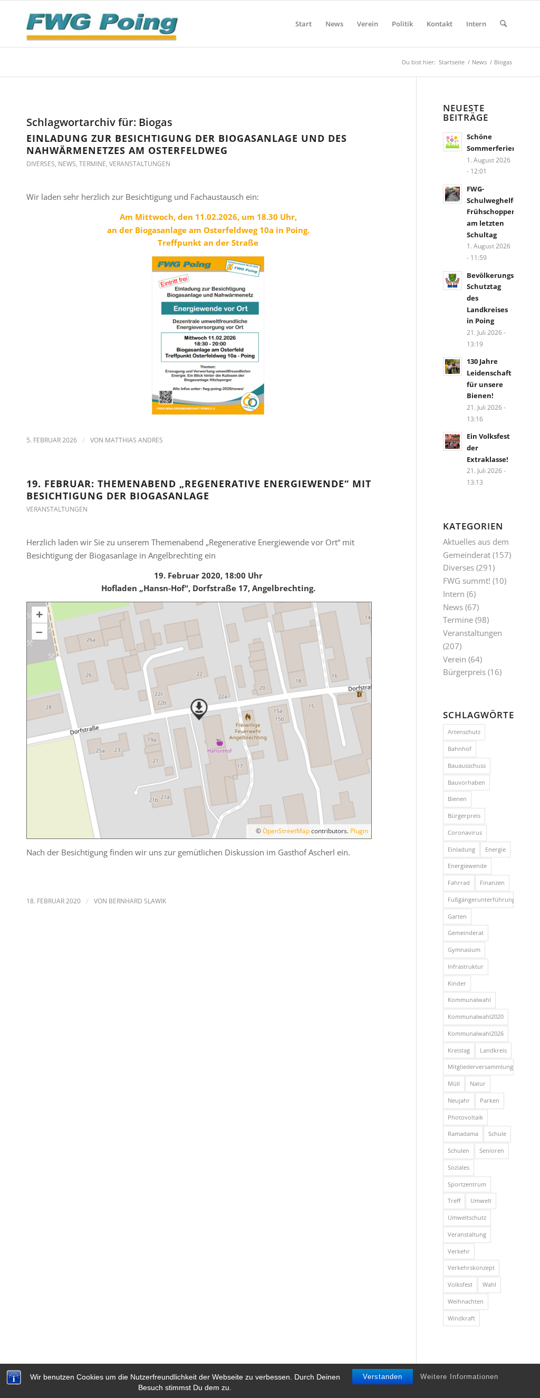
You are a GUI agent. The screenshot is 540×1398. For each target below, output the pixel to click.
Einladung (461, 849)
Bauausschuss (467, 765)
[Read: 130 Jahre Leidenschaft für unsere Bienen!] (452, 366)
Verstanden (382, 1377)
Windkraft (461, 1318)
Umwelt (480, 1200)
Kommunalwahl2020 (476, 1016)
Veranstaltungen (139, 163)
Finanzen (492, 882)
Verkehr (459, 1251)
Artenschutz (464, 732)
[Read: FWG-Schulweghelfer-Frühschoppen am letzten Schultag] (452, 194)
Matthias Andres (134, 440)
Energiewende (467, 866)
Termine (92, 163)
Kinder (457, 983)
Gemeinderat (466, 933)
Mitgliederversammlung (480, 1067)
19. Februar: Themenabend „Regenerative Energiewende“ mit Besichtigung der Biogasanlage (198, 489)
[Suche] (503, 24)
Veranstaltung (467, 1234)
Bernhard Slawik (137, 900)
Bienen (457, 799)
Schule (497, 1133)
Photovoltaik (465, 1117)
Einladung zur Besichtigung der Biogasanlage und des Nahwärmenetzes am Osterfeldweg (186, 144)
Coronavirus (465, 832)
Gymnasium (464, 949)
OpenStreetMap (286, 830)
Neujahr (459, 1100)
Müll (454, 1083)
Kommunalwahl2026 (476, 1033)
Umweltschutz (467, 1217)
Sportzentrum (467, 1184)
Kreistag (459, 1050)
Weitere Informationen (459, 1377)
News (67, 163)
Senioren (491, 1150)
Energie (495, 849)
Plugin (358, 830)
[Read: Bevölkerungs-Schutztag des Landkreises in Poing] (452, 280)
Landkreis (493, 1050)
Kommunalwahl (469, 1000)
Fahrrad (459, 882)
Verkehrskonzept (471, 1267)
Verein (454, 659)
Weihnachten (466, 1301)
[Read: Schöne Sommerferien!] (452, 141)
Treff (454, 1200)
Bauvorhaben (466, 782)
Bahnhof (459, 749)
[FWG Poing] (102, 24)
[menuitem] (303, 24)
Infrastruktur (466, 966)
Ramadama (463, 1133)
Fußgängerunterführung (481, 899)
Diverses (40, 163)
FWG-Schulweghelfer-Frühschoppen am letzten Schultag (495, 211)
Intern (454, 594)
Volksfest (460, 1284)
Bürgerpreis (464, 672)
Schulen (458, 1150)
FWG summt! (466, 580)
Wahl (489, 1284)
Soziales (458, 1167)
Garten (457, 916)
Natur (478, 1083)
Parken (489, 1100)
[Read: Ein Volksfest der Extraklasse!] (452, 441)
